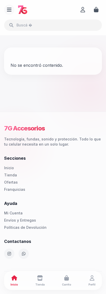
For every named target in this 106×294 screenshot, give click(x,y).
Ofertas (11, 182)
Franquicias (14, 189)
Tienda (10, 175)
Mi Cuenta (13, 213)
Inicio (9, 168)
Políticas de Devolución (25, 227)
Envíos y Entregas (20, 220)
